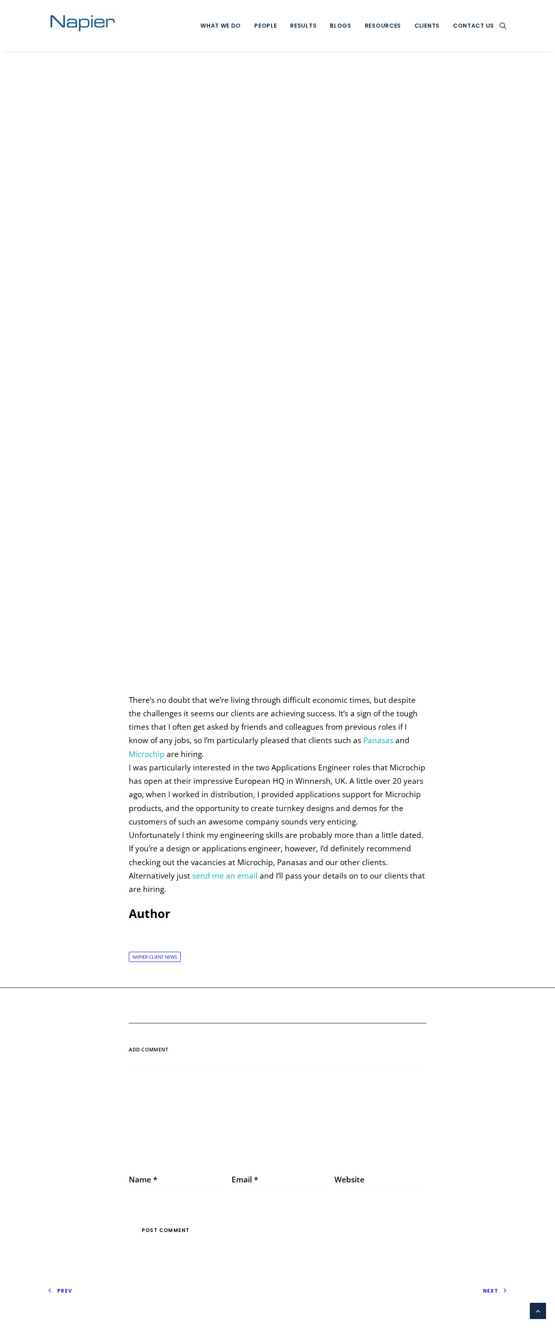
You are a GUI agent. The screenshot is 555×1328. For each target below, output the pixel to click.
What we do (220, 26)
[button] (503, 25)
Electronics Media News (282, 373)
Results (303, 26)
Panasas (378, 740)
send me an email (225, 875)
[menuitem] (221, 25)
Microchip (147, 754)
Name (143, 1179)
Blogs (340, 26)
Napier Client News (154, 957)
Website (349, 1179)
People (265, 26)
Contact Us (473, 26)
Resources (383, 26)
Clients (427, 26)
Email (245, 1179)
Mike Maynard (360, 373)
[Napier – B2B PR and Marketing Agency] (82, 25)
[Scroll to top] (538, 1310)
